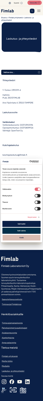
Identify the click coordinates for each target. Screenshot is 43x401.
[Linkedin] (27, 381)
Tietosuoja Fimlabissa (11, 304)
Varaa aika (36, 2)
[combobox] (21, 72)
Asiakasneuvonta (9, 333)
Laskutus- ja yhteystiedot (13, 371)
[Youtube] (19, 381)
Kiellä (22, 237)
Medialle (6, 366)
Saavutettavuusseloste (12, 299)
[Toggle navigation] (39, 11)
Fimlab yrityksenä (16, 17)
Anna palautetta (9, 342)
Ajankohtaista (8, 337)
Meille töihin (7, 361)
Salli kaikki (21, 224)
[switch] (38, 195)
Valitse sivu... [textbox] (9, 72)
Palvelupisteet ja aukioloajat (14, 328)
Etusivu (4, 17)
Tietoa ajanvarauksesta (12, 323)
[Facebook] (12, 381)
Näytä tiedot (32, 217)
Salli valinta (21, 231)
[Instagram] (4, 381)
